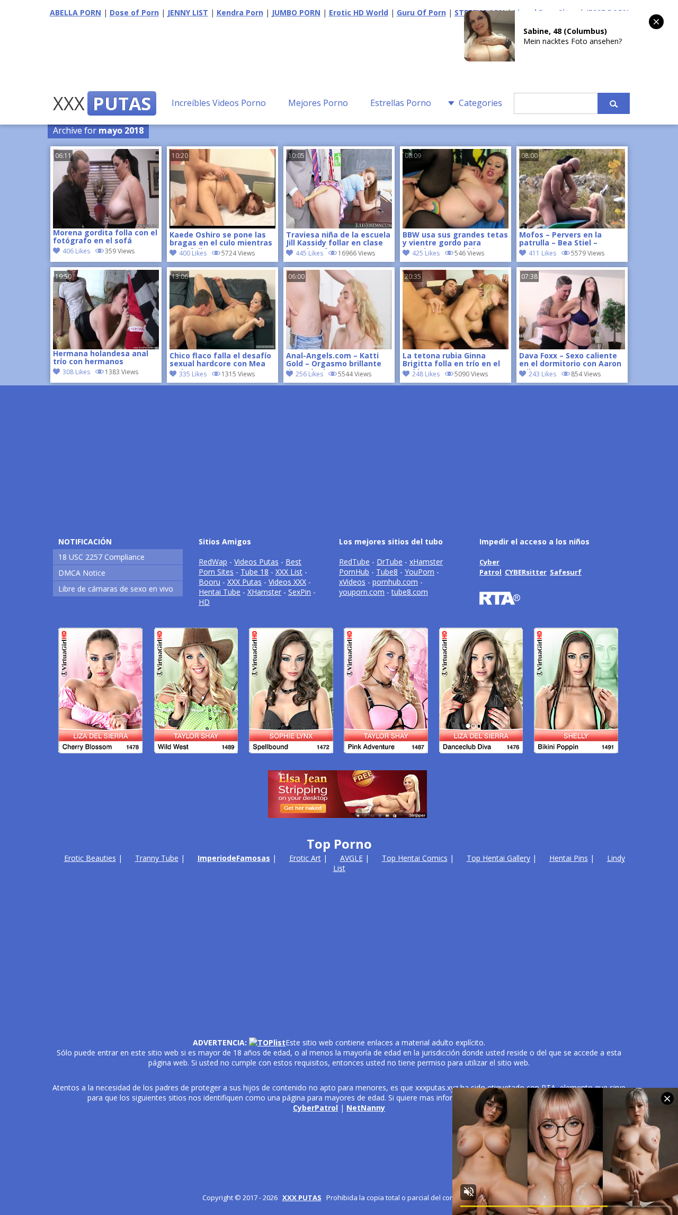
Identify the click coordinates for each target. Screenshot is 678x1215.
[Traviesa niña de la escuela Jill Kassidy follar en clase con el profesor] (339, 226)
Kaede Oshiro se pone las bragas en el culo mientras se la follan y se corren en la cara (221, 240)
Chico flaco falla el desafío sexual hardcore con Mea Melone (220, 360)
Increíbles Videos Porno (219, 103)
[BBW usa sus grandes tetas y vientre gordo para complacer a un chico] (455, 226)
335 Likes (193, 373)
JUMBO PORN (296, 12)
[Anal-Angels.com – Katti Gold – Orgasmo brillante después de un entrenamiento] (339, 346)
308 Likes (76, 371)
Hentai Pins (568, 858)
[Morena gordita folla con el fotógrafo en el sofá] (106, 188)
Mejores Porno (318, 103)
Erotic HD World (358, 12)
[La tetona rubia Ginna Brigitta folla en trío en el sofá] (455, 346)
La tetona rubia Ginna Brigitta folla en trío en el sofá (451, 360)
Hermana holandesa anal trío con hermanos (100, 357)
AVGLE (351, 858)
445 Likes (309, 253)
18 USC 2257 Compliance (101, 557)
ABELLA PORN (75, 12)
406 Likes (76, 251)
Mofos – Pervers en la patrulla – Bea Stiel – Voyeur (560, 240)
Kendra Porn (240, 12)
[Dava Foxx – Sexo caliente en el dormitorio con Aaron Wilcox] (572, 346)
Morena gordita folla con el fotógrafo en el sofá (105, 236)
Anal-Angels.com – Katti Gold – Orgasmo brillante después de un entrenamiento (333, 360)
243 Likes (542, 373)
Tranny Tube (157, 858)
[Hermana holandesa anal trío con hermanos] (106, 309)
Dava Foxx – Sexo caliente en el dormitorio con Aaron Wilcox (570, 360)
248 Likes (426, 373)
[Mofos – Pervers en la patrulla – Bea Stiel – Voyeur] (572, 226)
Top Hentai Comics (415, 858)
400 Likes (193, 253)
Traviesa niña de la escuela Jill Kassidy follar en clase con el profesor (338, 240)
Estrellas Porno (400, 103)
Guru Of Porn (421, 12)
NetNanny (365, 1108)
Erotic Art (305, 858)
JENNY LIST (187, 12)
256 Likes (309, 373)
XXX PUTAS (302, 1197)
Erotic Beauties (90, 858)
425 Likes (426, 253)
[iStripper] (339, 758)
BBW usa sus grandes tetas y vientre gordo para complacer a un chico (455, 240)
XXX (102, 103)
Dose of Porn (134, 12)
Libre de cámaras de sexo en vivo (115, 589)
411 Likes (542, 253)
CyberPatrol (315, 1108)
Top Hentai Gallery (498, 858)
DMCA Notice (81, 573)
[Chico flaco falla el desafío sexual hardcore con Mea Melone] (222, 346)
